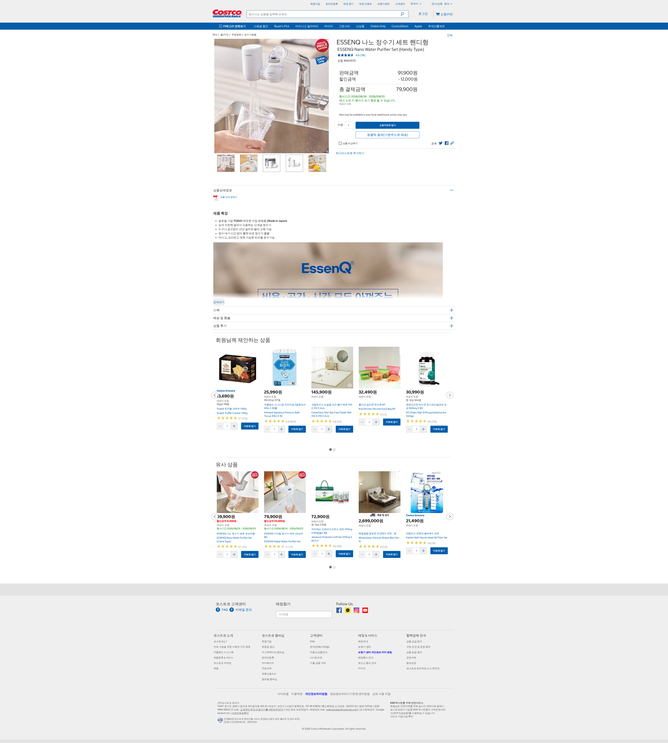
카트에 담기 (250, 426)
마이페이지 (268, 663)
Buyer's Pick (281, 26)
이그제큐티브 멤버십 (273, 652)
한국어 (414, 3)
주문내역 (267, 668)
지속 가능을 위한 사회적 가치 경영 (232, 646)
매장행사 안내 (365, 657)
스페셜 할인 (261, 26)
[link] (441, 143)
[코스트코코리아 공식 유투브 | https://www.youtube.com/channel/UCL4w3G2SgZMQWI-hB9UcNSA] (365, 611)
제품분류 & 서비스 (223, 657)
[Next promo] (450, 395)
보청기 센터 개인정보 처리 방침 (375, 652)
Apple (418, 26)
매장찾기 (283, 604)
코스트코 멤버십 (273, 635)
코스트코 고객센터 (231, 604)
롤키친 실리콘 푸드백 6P (372, 404)
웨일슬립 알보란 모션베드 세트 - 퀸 (377, 533)
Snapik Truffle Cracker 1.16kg (232, 413)
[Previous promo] (214, 395)
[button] (404, 14)
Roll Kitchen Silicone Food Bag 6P (377, 408)
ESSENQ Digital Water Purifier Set (282, 541)
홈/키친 (224, 34)
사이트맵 (283, 694)
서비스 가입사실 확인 (401, 716)
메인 (215, 34)
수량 (340, 124)
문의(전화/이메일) (320, 646)
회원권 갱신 (268, 646)
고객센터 (316, 635)
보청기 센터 (364, 646)
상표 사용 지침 (381, 694)
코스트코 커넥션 (222, 663)
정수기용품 (250, 34)
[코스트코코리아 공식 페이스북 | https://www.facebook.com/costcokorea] (339, 611)
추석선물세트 (436, 26)
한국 (446, 3)
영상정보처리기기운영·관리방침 (350, 694)
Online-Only (378, 26)
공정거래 (411, 657)
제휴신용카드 (269, 673)
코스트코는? (220, 641)
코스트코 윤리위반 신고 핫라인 (423, 668)
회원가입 (267, 641)
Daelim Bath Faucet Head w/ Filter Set (426, 537)
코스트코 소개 (223, 635)
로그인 (423, 14)
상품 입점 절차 (414, 652)
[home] (227, 13)
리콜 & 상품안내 (318, 652)
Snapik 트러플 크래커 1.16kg (231, 408)
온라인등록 (268, 657)
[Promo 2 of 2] (334, 449)
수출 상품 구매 (318, 663)
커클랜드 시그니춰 (224, 652)
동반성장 (411, 663)
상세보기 (218, 302)
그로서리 (344, 26)
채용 (216, 668)
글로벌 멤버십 (269, 679)
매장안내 (363, 641)
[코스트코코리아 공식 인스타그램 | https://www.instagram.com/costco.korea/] (357, 611)
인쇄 (449, 35)
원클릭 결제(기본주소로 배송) (387, 135)
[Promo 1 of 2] (330, 449)
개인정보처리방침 (316, 694)
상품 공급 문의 (414, 641)
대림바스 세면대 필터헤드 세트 (422, 533)
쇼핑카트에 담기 (387, 125)
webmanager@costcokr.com (341, 709)
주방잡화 (236, 34)
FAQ (312, 641)
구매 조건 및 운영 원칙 (418, 646)
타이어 (328, 26)
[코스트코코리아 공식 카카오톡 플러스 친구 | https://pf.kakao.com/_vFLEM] (348, 611)
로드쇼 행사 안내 (367, 663)
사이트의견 (316, 657)
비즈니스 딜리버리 (306, 26)
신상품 (360, 26)
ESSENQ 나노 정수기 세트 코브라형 (236, 533)
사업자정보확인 (240, 713)
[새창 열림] (220, 721)
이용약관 (297, 694)
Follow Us (344, 604)
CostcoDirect (400, 26)
